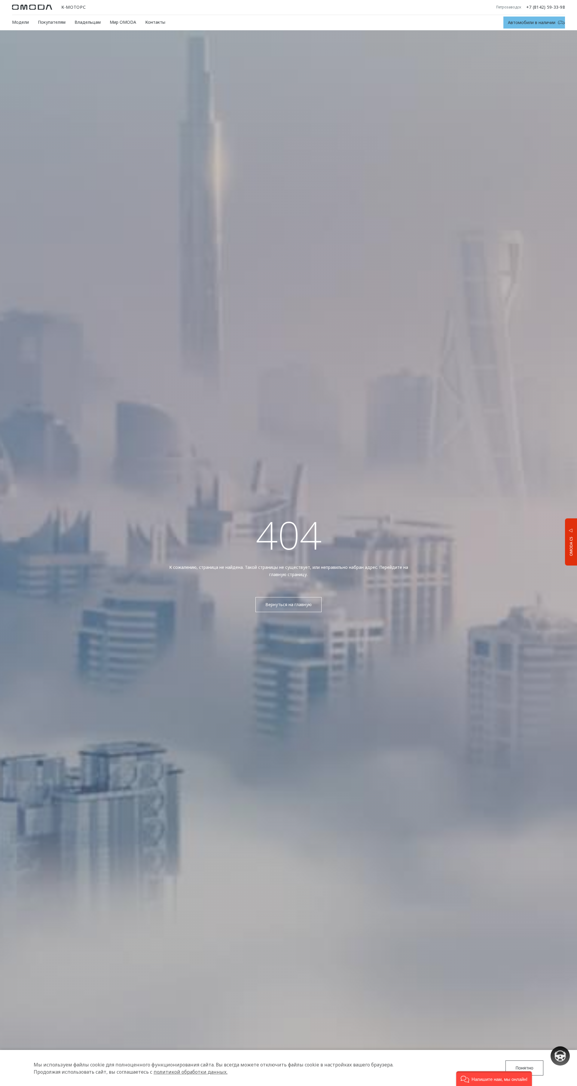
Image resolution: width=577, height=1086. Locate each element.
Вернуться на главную (288, 604)
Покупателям (52, 22)
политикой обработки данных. (190, 1072)
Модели (20, 22)
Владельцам (88, 22)
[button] (494, 1078)
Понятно (524, 1068)
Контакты (155, 22)
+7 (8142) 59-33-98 (545, 7)
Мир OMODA (123, 22)
